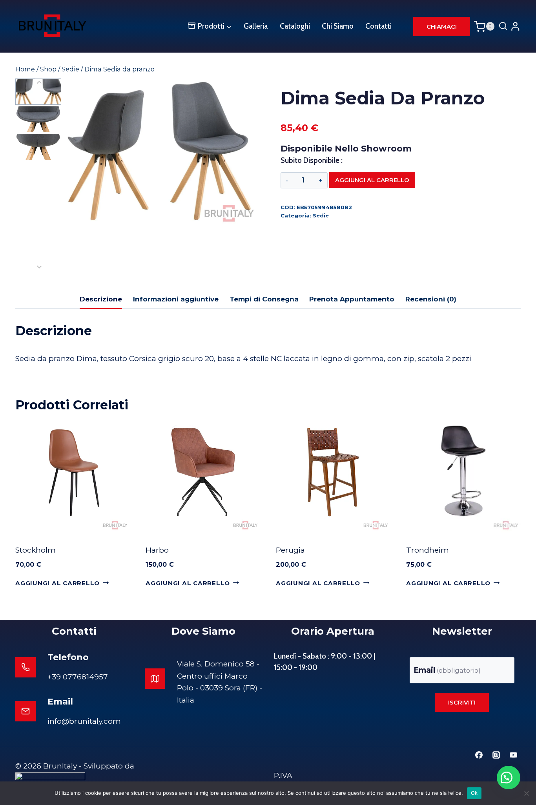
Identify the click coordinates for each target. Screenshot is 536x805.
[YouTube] (513, 754)
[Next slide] (39, 267)
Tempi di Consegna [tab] (264, 299)
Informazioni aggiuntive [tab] (176, 299)
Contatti (378, 26)
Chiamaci (442, 26)
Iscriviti (462, 702)
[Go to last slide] (39, 82)
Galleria (256, 26)
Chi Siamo (338, 26)
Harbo (157, 550)
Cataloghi (295, 26)
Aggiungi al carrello (372, 180)
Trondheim (427, 550)
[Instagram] (496, 754)
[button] (38, 91)
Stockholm (35, 550)
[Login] (515, 26)
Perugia (290, 550)
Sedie (321, 215)
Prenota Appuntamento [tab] (351, 299)
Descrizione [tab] (101, 299)
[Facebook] (479, 754)
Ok (474, 793)
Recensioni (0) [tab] (430, 299)
